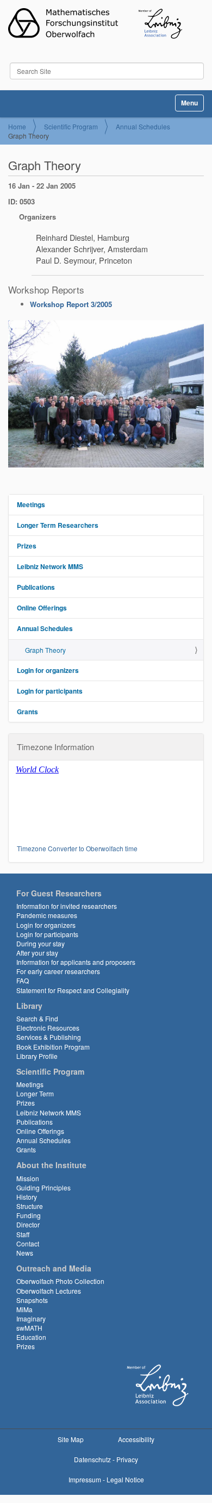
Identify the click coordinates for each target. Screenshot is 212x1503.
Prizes (26, 546)
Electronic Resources (47, 1027)
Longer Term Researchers (57, 525)
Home (17, 126)
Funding (28, 1215)
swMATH (29, 1327)
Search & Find (37, 1018)
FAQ (22, 980)
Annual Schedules (143, 126)
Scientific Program (71, 126)
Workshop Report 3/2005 (71, 304)
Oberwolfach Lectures (48, 1290)
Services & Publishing (48, 1037)
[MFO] (95, 23)
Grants (27, 711)
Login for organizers (48, 670)
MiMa (24, 1309)
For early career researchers (58, 971)
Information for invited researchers (66, 905)
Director (28, 1224)
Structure (29, 1206)
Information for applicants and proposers (75, 961)
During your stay (40, 943)
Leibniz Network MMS (50, 566)
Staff (22, 1234)
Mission (27, 1178)
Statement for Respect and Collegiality (72, 990)
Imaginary (31, 1318)
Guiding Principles (43, 1187)
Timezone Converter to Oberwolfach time (77, 848)
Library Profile (37, 1056)
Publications (36, 587)
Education (31, 1337)
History (26, 1196)
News (24, 1252)
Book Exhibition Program (53, 1046)
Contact (27, 1243)
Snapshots (32, 1300)
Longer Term (35, 1093)
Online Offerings (42, 608)
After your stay (37, 952)
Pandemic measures (46, 915)
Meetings (31, 504)
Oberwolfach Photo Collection (60, 1281)
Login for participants (50, 691)
